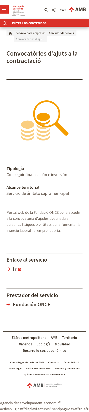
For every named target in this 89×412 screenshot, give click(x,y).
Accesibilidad (71, 362)
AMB (54, 337)
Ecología (44, 344)
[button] (46, 10)
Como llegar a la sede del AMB (27, 362)
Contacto (53, 362)
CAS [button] (63, 10)
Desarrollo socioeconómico (44, 350)
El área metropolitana (29, 337)
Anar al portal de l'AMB (77, 9)
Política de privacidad (38, 368)
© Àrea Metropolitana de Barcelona (44, 374)
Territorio (69, 337)
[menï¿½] (4, 9)
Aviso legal (15, 368)
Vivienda (25, 344)
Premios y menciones (67, 368)
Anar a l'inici (18, 9)
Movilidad (62, 344)
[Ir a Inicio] (10, 32)
